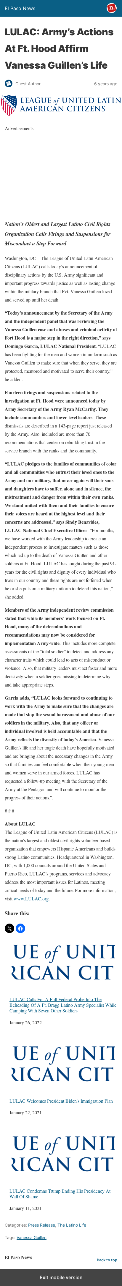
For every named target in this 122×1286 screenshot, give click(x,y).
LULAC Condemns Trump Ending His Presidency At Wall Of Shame (59, 1193)
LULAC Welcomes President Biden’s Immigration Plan (61, 1101)
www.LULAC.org (31, 898)
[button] (9, 928)
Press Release (41, 1224)
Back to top (107, 1260)
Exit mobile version (61, 1277)
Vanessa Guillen (31, 1237)
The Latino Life (71, 1224)
